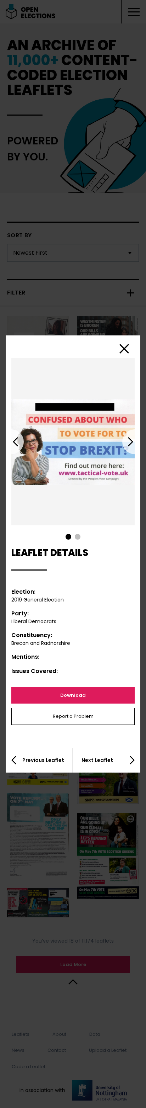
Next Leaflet (97, 760)
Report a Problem (73, 716)
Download (73, 695)
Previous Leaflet (43, 760)
